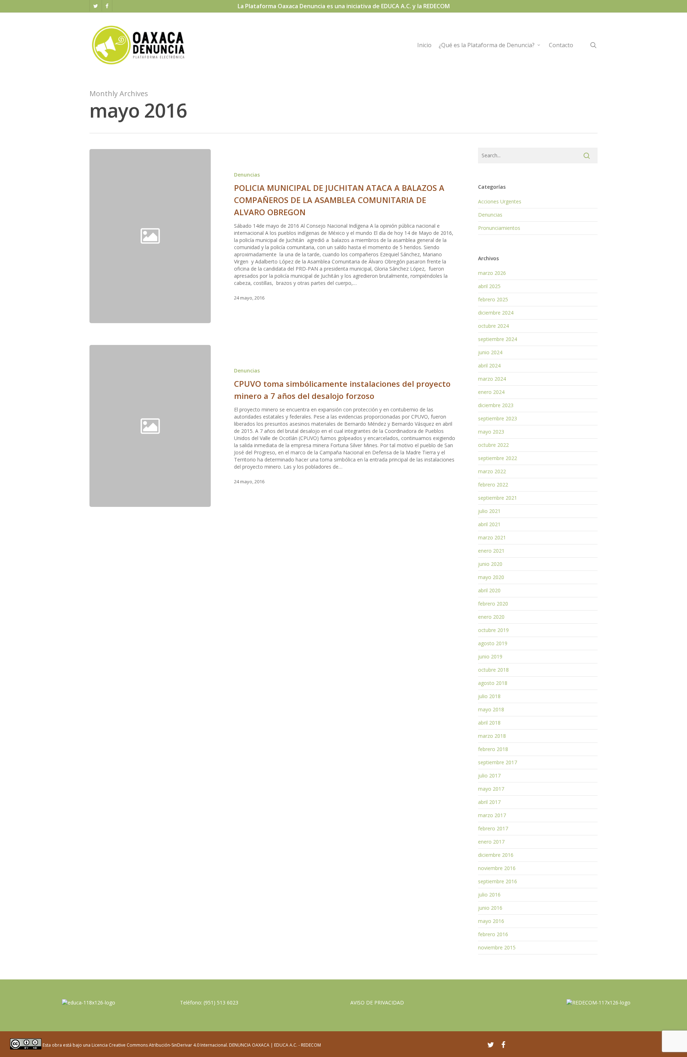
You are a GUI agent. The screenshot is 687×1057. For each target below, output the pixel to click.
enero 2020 (491, 616)
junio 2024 (490, 352)
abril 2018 (489, 722)
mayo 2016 (491, 921)
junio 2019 (490, 656)
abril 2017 (489, 802)
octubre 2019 (493, 630)
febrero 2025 (493, 299)
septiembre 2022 (497, 458)
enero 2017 (491, 841)
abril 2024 (489, 365)
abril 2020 (489, 590)
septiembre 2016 (497, 881)
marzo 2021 (492, 537)
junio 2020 (490, 563)
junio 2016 (490, 907)
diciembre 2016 (495, 854)
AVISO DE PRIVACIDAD (377, 1002)
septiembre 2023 (497, 418)
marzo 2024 (492, 378)
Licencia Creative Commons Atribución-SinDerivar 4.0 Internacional (159, 1045)
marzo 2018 (492, 735)
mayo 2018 (491, 709)
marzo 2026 (492, 273)
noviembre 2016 (497, 868)
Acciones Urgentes (499, 201)
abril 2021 (489, 524)
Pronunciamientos (499, 227)
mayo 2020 (491, 577)
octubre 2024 (493, 325)
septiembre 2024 (497, 339)
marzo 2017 (492, 815)
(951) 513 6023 (221, 1002)
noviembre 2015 (497, 947)
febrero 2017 (493, 828)
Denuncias (247, 174)
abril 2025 (489, 286)
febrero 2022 (493, 484)
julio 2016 (489, 894)
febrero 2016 (493, 934)
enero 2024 (491, 392)
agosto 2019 (492, 643)
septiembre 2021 (497, 497)
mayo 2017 (491, 788)
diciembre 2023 (495, 405)
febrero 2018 (493, 749)
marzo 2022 (492, 471)
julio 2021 (489, 511)
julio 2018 (489, 696)
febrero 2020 (493, 603)
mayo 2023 (491, 431)
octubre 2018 (493, 669)
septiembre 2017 (497, 762)
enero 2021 (491, 550)
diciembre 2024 (495, 312)
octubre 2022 (493, 444)
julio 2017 (489, 775)
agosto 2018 (492, 683)
